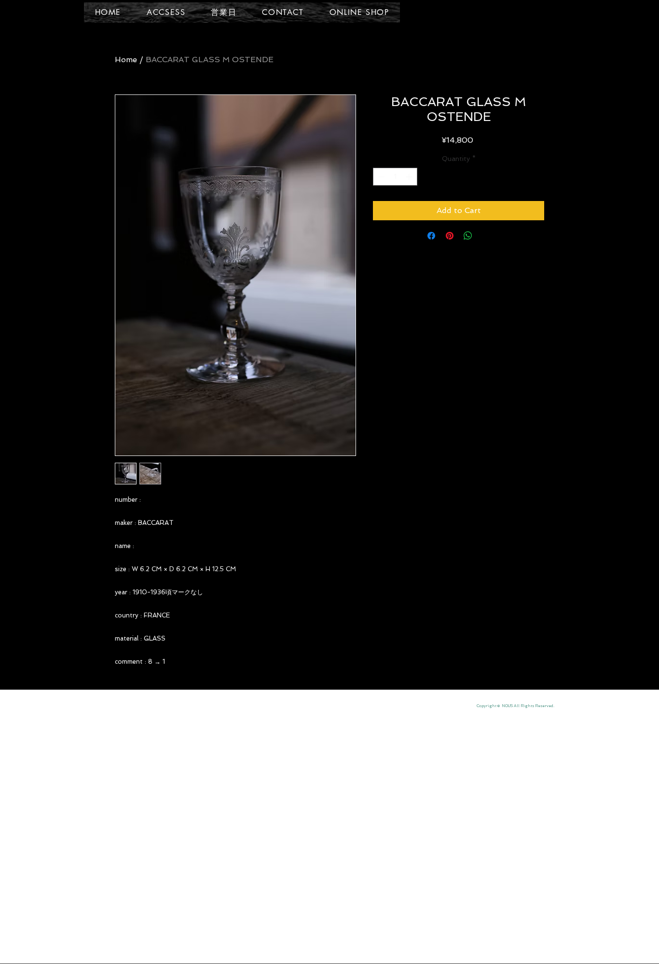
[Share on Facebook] (431, 235)
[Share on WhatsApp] (468, 235)
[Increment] (410, 176)
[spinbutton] (395, 176)
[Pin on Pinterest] (449, 235)
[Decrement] (380, 176)
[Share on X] (486, 235)
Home (126, 59)
